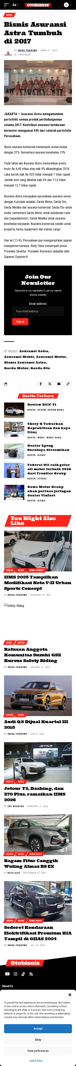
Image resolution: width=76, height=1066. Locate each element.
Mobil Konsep (36, 570)
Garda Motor (16, 368)
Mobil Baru (54, 437)
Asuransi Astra (33, 351)
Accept (38, 1028)
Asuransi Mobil (19, 357)
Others (42, 478)
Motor (21, 642)
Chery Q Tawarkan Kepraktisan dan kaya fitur (48, 428)
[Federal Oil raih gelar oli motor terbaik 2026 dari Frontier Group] (14, 470)
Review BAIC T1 (41, 404)
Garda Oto (40, 368)
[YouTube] (7, 974)
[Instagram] (15, 974)
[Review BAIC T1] (14, 410)
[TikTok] (23, 974)
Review (41, 410)
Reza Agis (13, 873)
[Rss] (31, 974)
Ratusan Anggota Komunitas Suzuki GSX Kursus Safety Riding (32, 655)
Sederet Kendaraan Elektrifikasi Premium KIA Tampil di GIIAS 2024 (38, 933)
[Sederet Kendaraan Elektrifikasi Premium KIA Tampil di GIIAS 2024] (38, 901)
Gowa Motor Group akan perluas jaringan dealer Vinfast (49, 491)
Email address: (38, 304)
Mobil (9, 15)
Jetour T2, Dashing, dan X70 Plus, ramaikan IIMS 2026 (34, 794)
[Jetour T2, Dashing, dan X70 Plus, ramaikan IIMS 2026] (38, 762)
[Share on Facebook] (40, 383)
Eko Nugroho (15, 806)
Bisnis (41, 455)
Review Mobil (56, 410)
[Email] (59, 383)
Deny (38, 1040)
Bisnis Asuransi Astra (25, 362)
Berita (31, 410)
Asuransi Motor (51, 357)
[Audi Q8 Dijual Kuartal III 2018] (38, 695)
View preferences (38, 1051)
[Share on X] (50, 383)
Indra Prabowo (27, 50)
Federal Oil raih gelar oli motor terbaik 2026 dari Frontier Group (49, 469)
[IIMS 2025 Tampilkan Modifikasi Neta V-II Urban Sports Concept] (38, 551)
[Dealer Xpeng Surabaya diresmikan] (14, 451)
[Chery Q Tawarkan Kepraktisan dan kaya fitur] (14, 429)
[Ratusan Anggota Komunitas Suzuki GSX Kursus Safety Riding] (38, 623)
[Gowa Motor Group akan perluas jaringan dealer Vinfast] (14, 492)
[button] (70, 995)
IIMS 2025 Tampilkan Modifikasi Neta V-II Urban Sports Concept (37, 582)
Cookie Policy (36, 1060)
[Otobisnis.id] (38, 4)
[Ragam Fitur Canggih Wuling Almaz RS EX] (38, 834)
